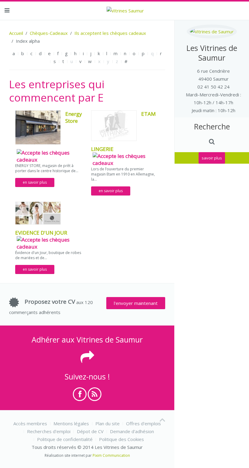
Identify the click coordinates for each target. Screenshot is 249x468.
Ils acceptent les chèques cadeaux (110, 33)
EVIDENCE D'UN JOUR (41, 232)
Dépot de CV (90, 431)
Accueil (16, 33)
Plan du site (107, 423)
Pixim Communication (111, 455)
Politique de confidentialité (65, 439)
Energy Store (73, 117)
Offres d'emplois (143, 423)
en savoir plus (35, 182)
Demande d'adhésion (132, 431)
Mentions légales (71, 423)
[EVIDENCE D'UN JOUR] (38, 212)
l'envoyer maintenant (136, 303)
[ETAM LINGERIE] (114, 125)
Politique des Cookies (121, 439)
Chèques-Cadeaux (49, 33)
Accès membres (30, 423)
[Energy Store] (38, 127)
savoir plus (212, 158)
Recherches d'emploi (48, 431)
